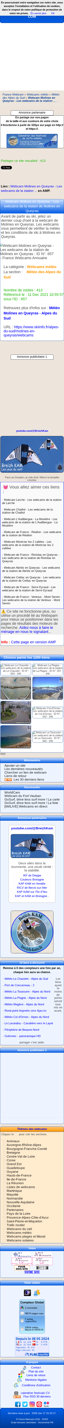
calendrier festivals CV (35, 1393)
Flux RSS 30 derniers (37, 1396)
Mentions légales (36, 1379)
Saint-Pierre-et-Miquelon (24, 1221)
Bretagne (13, 1152)
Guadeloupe (16, 1168)
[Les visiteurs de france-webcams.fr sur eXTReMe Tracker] (36, 1292)
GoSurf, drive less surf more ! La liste (31, 803)
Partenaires (15, 1210)
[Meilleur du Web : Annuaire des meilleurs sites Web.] (21, 1267)
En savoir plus (38, 13)
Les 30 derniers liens (29, 779)
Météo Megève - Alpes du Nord (24, 1004)
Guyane (12, 1171)
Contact (36, 1367)
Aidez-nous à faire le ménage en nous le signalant (27, 629)
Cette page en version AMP (33, 642)
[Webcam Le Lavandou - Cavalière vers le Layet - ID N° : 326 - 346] (16, 736)
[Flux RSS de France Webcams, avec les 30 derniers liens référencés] (8, 779)
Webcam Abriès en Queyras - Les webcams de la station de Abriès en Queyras (31, 569)
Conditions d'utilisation (36, 1385)
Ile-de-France (16, 1179)
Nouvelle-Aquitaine (20, 1202)
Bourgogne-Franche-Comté (27, 1149)
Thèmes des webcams (32, 1129)
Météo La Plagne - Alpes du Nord (26, 998)
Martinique (14, 1191)
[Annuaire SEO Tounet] (42, 1267)
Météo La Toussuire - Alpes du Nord (27, 991)
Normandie (15, 1198)
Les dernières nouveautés (23, 769)
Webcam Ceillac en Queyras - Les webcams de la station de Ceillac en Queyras (31, 579)
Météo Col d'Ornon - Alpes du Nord (27, 1017)
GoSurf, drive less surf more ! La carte (32, 799)
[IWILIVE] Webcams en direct (25, 806)
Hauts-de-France (19, 1175)
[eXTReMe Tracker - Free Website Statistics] (27, 1292)
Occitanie (13, 1206)
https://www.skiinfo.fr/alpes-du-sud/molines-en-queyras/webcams (31, 331)
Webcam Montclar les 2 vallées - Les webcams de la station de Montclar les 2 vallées (27, 545)
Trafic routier (16, 1225)
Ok (53, 13)
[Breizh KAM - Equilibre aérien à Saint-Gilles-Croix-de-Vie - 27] (32, 847)
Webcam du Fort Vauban (22, 796)
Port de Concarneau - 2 (19, 985)
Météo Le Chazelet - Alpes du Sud (26, 978)
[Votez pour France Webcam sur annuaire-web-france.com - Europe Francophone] (42, 1254)
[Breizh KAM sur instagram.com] (32, 1404)
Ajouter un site (14, 765)
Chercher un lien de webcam (25, 772)
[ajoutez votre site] (32, 1272)
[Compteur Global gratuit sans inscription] (32, 1316)
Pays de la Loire (18, 1213)
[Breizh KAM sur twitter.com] (25, 1404)
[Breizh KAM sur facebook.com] (17, 1404)
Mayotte (12, 1194)
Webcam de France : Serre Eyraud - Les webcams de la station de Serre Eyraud (29, 588)
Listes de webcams (21, 1187)
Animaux (13, 1141)
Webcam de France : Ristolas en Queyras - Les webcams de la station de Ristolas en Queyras (30, 558)
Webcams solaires (20, 1240)
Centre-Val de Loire (21, 1156)
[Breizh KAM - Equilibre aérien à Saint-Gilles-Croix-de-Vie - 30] (32, 455)
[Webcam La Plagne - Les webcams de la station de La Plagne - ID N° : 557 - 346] (47, 669)
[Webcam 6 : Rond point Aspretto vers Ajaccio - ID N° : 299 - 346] (16, 712)
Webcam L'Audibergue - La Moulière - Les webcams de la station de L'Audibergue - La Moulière (30, 522)
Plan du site (36, 1371)
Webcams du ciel (19, 1229)
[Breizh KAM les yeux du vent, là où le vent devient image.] (32, 933)
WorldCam (12, 792)
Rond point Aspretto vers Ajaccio (25, 1010)
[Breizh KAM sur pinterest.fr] (39, 1404)
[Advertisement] (32, 57)
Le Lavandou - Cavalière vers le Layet (29, 1023)
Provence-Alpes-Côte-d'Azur (28, 1217)
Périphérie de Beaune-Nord (22, 1029)
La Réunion (15, 1183)
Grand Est (14, 1164)
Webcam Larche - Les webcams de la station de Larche (31, 501)
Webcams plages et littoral (26, 1236)
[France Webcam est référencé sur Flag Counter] (32, 1346)
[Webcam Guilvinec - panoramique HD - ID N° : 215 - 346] (16, 687)
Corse (11, 1160)
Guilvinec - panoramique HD (23, 1036)
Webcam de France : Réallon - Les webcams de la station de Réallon (31, 533)
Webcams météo (19, 1232)
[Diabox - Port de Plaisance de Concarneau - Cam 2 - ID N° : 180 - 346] (47, 687)
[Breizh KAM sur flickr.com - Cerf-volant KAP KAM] (46, 1404)
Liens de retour (15, 776)
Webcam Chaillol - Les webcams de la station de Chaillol (27, 511)
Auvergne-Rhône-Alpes (24, 1145)
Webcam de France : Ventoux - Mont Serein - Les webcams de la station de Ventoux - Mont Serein (32, 600)
